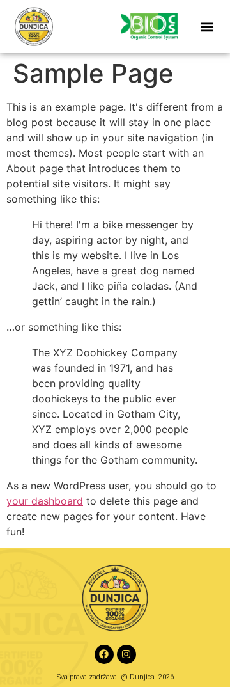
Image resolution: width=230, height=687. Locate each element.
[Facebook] (104, 654)
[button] (207, 26)
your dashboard (44, 500)
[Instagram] (126, 654)
